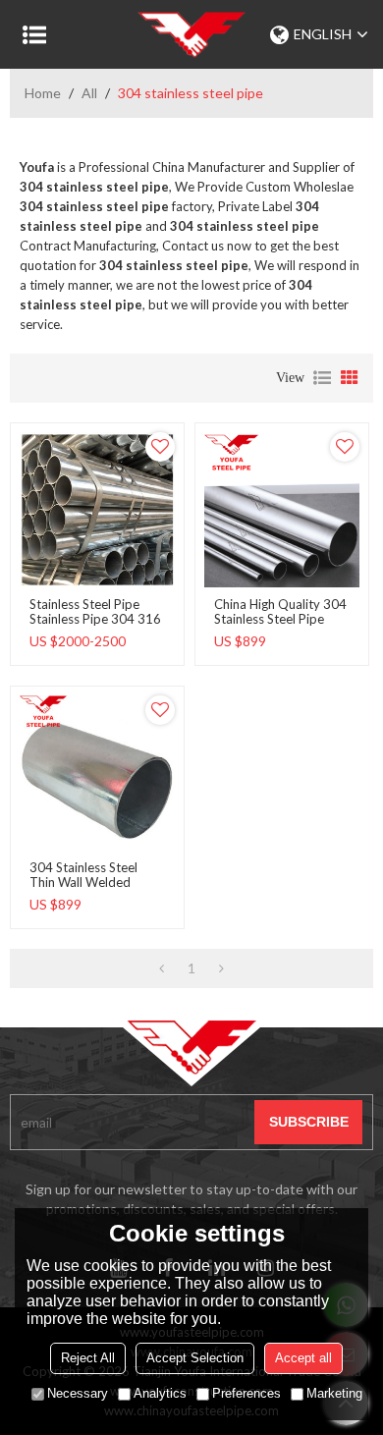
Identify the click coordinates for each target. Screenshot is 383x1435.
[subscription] (308, 1122)
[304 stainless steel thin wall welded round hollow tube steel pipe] (97, 773)
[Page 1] (161, 968)
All (89, 92)
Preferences (246, 1393)
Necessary (77, 1393)
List (322, 378)
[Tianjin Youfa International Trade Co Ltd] (191, 34)
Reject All (88, 1358)
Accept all (303, 1358)
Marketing (334, 1393)
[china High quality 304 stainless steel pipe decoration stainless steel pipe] (281, 509)
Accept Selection (195, 1358)
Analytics (160, 1393)
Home (43, 92)
